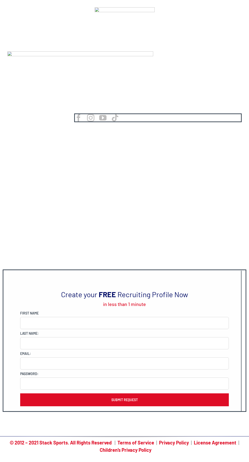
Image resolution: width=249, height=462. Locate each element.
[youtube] (103, 117)
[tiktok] (115, 117)
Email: (25, 353)
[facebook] (78, 117)
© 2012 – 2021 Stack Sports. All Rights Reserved (61, 442)
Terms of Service (135, 442)
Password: (29, 374)
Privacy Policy (174, 442)
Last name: (29, 333)
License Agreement (215, 442)
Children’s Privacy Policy (125, 450)
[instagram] (90, 117)
